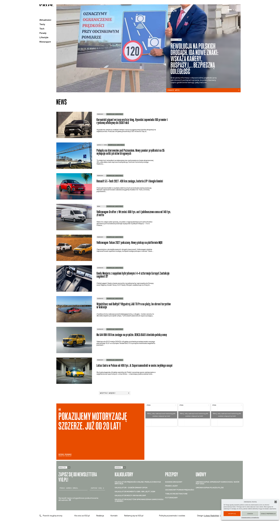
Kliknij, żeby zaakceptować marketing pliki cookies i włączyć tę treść (161, 415)
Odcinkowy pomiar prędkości (179, 490)
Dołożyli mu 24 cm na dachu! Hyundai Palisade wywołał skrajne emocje (194, 59)
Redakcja (100, 515)
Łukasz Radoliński (211, 515)
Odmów (250, 513)
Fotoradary (171, 498)
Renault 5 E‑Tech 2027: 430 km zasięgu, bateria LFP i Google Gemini (130, 181)
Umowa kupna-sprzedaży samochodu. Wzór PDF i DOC (217, 483)
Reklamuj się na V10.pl (133, 515)
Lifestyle (43, 37)
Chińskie (100, 268)
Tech (41, 29)
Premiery (174, 43)
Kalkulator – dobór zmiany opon (131, 488)
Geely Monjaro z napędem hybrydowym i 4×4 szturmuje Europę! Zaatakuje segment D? (133, 275)
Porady (42, 33)
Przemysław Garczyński (115, 114)
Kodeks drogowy (173, 482)
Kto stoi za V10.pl (82, 515)
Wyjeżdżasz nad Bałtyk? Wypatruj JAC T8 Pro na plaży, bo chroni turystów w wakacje (134, 305)
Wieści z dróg (102, 145)
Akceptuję (232, 513)
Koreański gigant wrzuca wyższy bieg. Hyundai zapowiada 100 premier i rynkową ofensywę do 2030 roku (132, 121)
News (98, 206)
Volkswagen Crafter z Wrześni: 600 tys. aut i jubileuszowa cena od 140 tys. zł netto (134, 213)
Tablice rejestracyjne (176, 494)
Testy (42, 24)
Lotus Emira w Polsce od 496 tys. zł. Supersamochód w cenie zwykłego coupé (134, 365)
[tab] (225, 9)
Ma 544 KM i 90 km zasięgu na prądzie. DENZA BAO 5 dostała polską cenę (132, 335)
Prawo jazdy (171, 486)
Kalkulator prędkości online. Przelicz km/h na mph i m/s (138, 483)
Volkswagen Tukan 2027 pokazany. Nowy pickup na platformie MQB (130, 242)
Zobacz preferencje (268, 513)
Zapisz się (96, 488)
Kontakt (114, 515)
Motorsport (45, 42)
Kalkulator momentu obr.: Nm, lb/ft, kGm (135, 491)
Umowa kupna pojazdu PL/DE (210, 488)
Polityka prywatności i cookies (172, 516)
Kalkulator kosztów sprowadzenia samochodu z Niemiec (139, 500)
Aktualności (45, 20)
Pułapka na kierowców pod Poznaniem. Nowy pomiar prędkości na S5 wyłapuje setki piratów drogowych (131, 152)
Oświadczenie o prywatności (250, 517)
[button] (276, 502)
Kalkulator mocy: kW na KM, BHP (130, 495)
